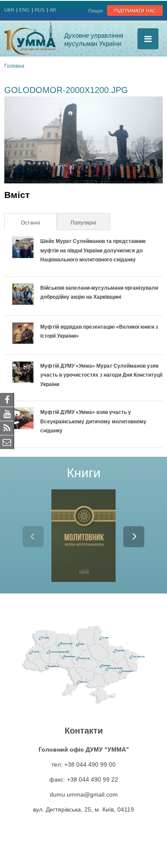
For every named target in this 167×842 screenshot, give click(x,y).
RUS (40, 9)
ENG (24, 9)
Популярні (83, 223)
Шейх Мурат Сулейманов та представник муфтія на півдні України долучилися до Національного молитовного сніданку (93, 250)
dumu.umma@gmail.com (84, 794)
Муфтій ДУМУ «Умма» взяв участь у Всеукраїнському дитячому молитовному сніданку (93, 421)
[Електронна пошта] (7, 441)
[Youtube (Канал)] (7, 413)
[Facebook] (7, 399)
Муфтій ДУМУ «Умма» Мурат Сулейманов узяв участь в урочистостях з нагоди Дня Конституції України (101, 375)
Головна (14, 66)
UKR (9, 9)
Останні (38, 223)
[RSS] (7, 427)
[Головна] (30, 38)
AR (53, 9)
